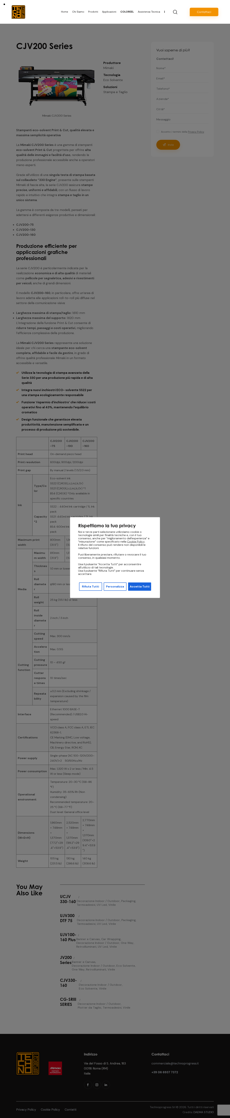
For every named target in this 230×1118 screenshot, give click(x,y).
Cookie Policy (136, 541)
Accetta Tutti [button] (140, 586)
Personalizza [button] (115, 586)
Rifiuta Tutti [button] (90, 586)
